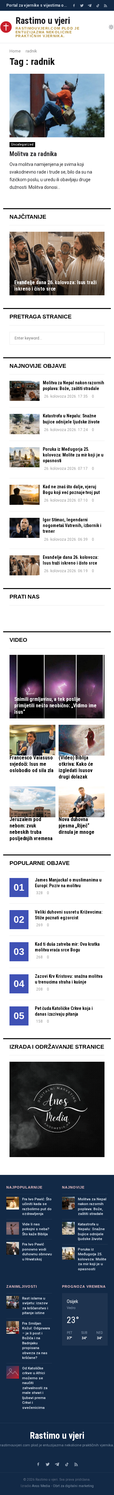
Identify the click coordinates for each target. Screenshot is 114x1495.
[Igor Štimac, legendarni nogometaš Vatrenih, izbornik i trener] (25, 528)
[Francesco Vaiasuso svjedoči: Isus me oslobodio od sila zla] (32, 740)
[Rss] (106, 5)
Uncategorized (22, 144)
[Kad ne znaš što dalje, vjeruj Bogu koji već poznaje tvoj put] (25, 495)
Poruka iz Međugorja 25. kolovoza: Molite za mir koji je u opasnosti (73, 455)
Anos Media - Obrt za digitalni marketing (63, 1486)
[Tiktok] (98, 5)
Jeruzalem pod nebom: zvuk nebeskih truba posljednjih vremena (31, 828)
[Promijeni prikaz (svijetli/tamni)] (111, 27)
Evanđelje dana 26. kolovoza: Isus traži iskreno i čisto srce (55, 285)
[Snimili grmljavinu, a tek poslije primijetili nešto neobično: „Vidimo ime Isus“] (57, 686)
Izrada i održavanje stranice (57, 1047)
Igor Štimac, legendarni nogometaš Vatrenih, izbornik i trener (72, 525)
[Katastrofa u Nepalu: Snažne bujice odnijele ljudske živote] (25, 424)
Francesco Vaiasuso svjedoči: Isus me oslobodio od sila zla (32, 764)
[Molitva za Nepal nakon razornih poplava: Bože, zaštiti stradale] (25, 391)
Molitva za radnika (33, 154)
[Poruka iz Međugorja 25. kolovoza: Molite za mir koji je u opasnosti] (25, 457)
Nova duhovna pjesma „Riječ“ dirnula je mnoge (76, 825)
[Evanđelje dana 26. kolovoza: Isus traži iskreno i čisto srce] (57, 263)
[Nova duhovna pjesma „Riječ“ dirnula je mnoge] (81, 801)
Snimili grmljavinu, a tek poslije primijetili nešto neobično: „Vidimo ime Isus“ (55, 705)
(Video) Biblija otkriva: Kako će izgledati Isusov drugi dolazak (76, 767)
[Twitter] (82, 5)
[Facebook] (74, 5)
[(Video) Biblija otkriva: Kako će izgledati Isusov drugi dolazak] (81, 740)
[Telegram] (90, 5)
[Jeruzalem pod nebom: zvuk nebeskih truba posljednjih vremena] (32, 801)
